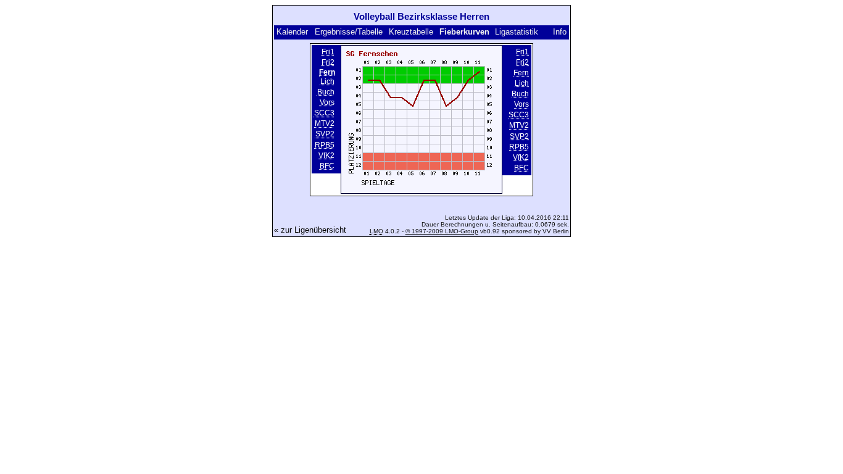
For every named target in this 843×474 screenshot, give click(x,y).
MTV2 (324, 124)
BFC (327, 166)
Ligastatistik (516, 31)
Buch (325, 92)
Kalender (292, 31)
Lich (327, 81)
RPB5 (324, 145)
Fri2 (328, 62)
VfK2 (326, 155)
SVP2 (324, 134)
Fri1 (328, 52)
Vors (327, 102)
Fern (521, 73)
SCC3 (324, 113)
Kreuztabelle (411, 31)
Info (560, 31)
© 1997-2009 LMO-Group (441, 231)
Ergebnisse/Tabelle (349, 31)
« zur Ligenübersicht (310, 230)
